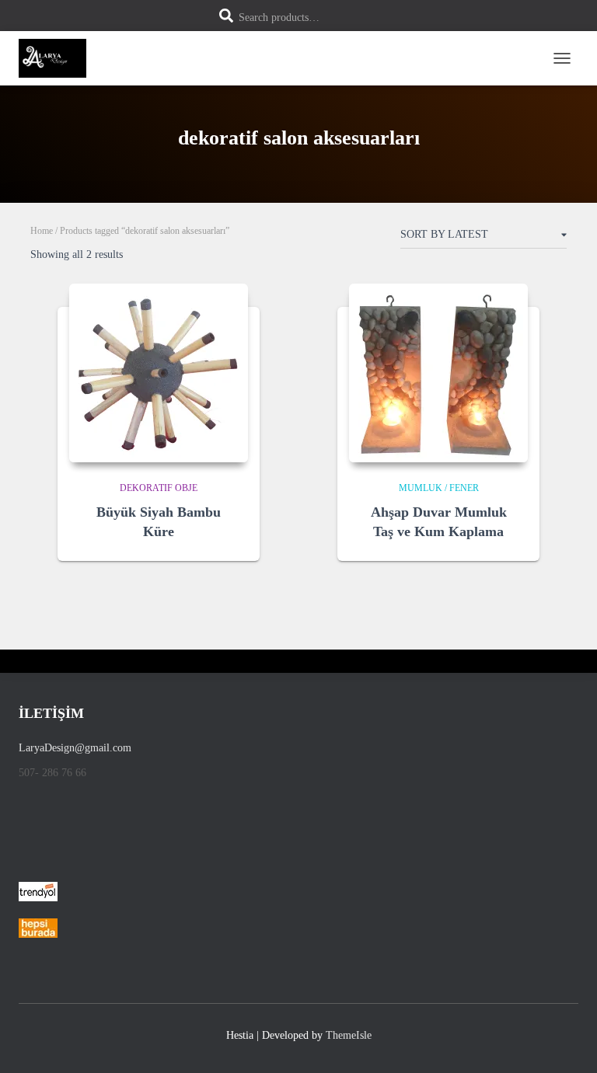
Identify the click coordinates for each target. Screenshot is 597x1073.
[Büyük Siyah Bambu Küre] (158, 373)
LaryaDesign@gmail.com (75, 748)
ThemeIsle (349, 1035)
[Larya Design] (58, 58)
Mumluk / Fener (439, 488)
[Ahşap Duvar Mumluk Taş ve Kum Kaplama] (438, 373)
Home (41, 230)
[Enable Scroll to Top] (566, 1041)
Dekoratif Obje (158, 488)
